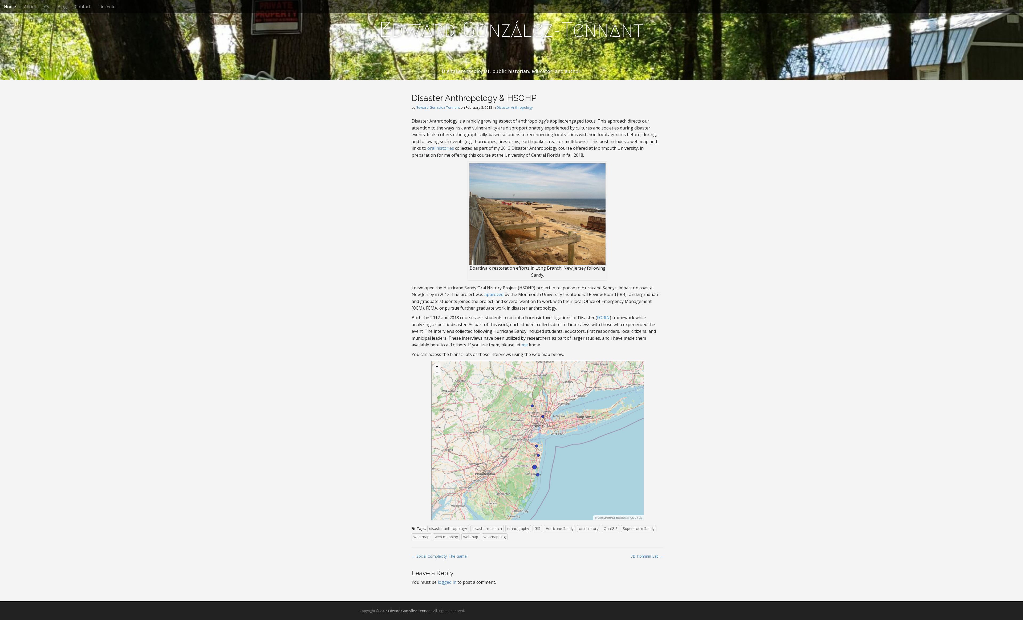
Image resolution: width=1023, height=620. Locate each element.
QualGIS (611, 528)
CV (47, 7)
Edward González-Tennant (511, 29)
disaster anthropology (448, 528)
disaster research (487, 528)
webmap (470, 536)
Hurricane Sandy (560, 528)
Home (10, 7)
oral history (588, 528)
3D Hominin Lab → (647, 556)
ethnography (518, 528)
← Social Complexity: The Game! (440, 556)
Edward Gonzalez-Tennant (438, 107)
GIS (537, 528)
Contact (82, 7)
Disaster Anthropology (515, 107)
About (30, 7)
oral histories (440, 148)
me (525, 345)
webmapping (495, 536)
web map (421, 536)
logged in (447, 582)
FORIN (603, 318)
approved (494, 294)
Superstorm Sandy (639, 528)
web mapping (446, 536)
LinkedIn (107, 7)
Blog (62, 7)
